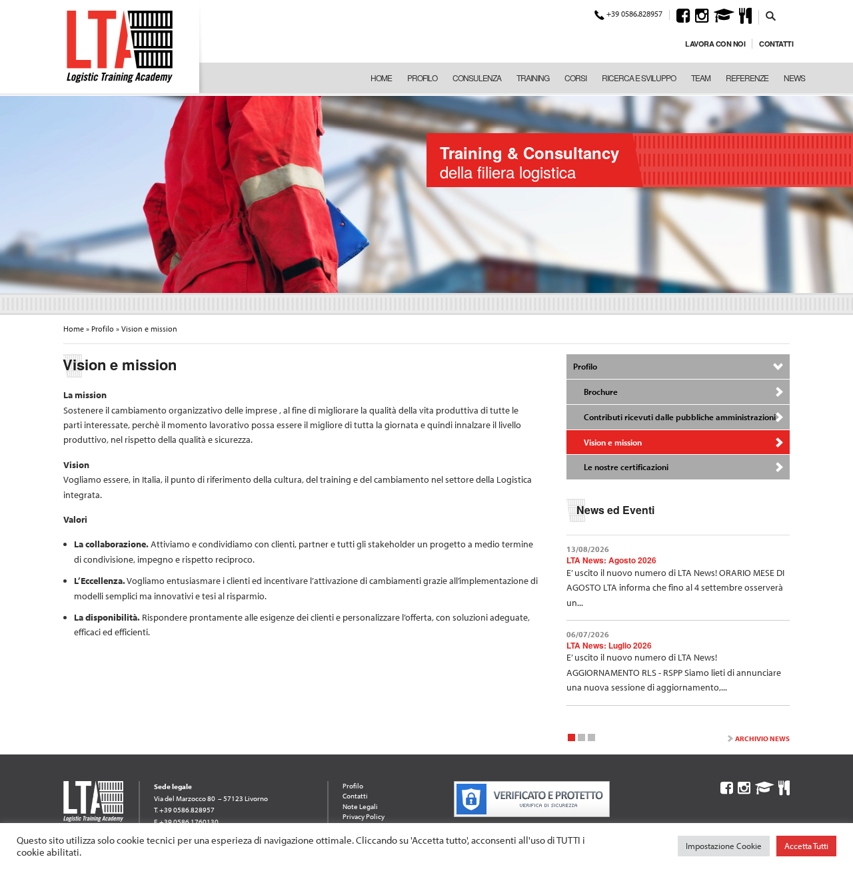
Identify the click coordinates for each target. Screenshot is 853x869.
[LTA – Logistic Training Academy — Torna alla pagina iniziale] (120, 47)
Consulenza (476, 77)
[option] (426, 193)
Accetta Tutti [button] (806, 845)
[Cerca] (771, 15)
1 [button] (571, 739)
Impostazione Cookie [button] (724, 845)
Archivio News (762, 738)
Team (700, 77)
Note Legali (360, 806)
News (794, 77)
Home (381, 77)
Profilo (422, 77)
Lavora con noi (715, 44)
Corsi (575, 77)
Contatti (776, 44)
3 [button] (591, 739)
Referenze (747, 77)
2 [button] (581, 739)
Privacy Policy (364, 816)
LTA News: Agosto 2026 (611, 560)
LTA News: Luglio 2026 (609, 645)
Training (532, 77)
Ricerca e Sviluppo (639, 77)
